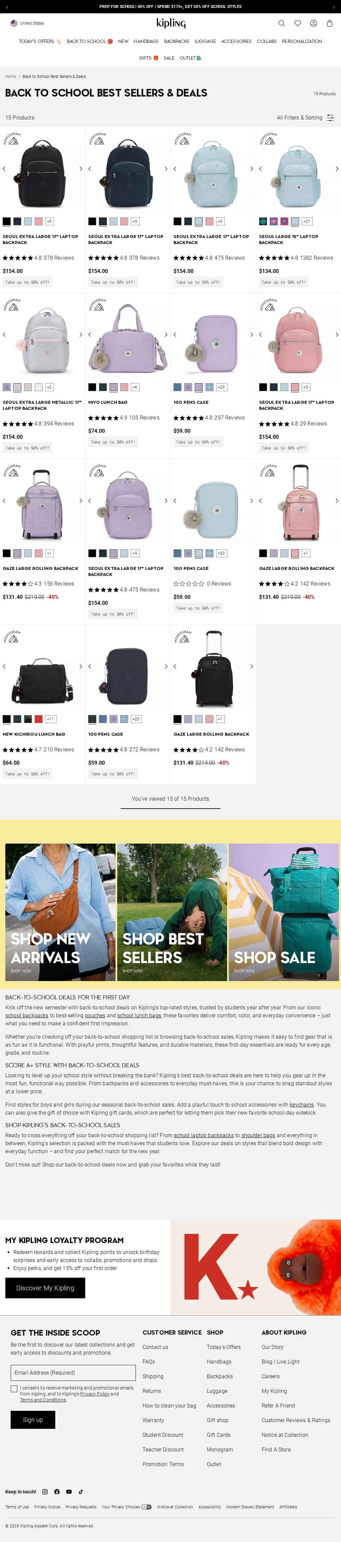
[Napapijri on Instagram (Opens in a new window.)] (45, 1491)
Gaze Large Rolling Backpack (40, 568)
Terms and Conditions (43, 1400)
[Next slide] (334, 7)
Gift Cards (219, 1435)
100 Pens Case (190, 402)
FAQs (149, 1362)
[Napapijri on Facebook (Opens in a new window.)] (57, 1491)
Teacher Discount (163, 1449)
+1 (49, 553)
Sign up (33, 1419)
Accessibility (209, 1507)
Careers (271, 1376)
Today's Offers (224, 1347)
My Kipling (274, 1391)
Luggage (205, 42)
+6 (135, 387)
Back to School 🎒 (90, 42)
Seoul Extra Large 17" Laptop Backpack (40, 239)
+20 (221, 387)
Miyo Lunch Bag (108, 402)
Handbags (146, 42)
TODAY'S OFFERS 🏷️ (40, 42)
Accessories (236, 42)
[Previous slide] (7, 7)
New (123, 42)
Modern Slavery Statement (250, 1507)
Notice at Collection (285, 1435)
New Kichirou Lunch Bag (34, 734)
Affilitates (288, 1507)
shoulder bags (258, 1135)
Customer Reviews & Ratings (296, 1420)
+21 (307, 221)
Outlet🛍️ (191, 58)
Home (10, 76)
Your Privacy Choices (121, 1507)
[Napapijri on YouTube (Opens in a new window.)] (69, 1491)
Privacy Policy (95, 1394)
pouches (95, 1015)
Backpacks (176, 42)
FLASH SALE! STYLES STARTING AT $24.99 (170, 6)
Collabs (267, 42)
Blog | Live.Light (281, 1362)
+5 (49, 221)
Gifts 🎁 (149, 58)
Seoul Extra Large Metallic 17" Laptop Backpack (42, 405)
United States (32, 23)
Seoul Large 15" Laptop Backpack (289, 239)
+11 (50, 719)
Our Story (273, 1347)
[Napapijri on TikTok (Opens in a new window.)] (81, 1491)
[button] (7, 221)
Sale (169, 58)
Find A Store (276, 1449)
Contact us (156, 1347)
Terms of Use (17, 1507)
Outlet (214, 1464)
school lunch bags (139, 1015)
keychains (302, 1105)
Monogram (220, 1449)
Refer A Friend (278, 1406)
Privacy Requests (81, 1507)
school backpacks (27, 1015)
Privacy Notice (47, 1507)
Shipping (153, 1376)
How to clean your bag (169, 1406)
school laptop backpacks (204, 1135)
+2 (49, 387)
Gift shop (217, 1420)
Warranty (153, 1420)
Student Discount (163, 1435)
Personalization (302, 42)
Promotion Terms (163, 1464)
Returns (152, 1391)
